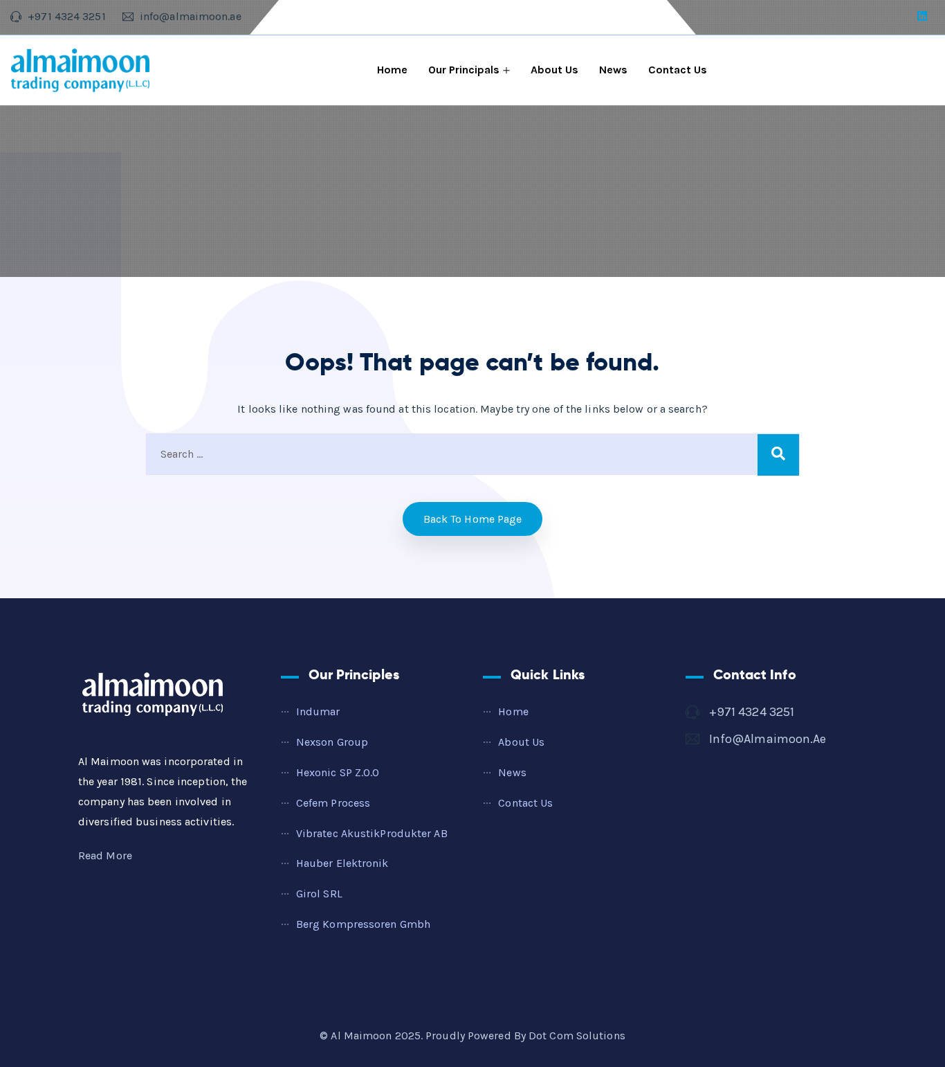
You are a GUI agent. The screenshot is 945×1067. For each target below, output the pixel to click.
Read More (105, 855)
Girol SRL (319, 893)
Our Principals (463, 69)
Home (392, 69)
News (613, 69)
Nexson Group (332, 741)
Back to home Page (472, 519)
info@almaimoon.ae (768, 738)
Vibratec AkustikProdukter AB (372, 833)
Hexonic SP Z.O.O (338, 772)
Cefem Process (333, 802)
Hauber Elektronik (342, 863)
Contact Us (677, 69)
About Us (554, 69)
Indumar (318, 711)
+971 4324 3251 (751, 711)
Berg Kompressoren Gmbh (363, 924)
